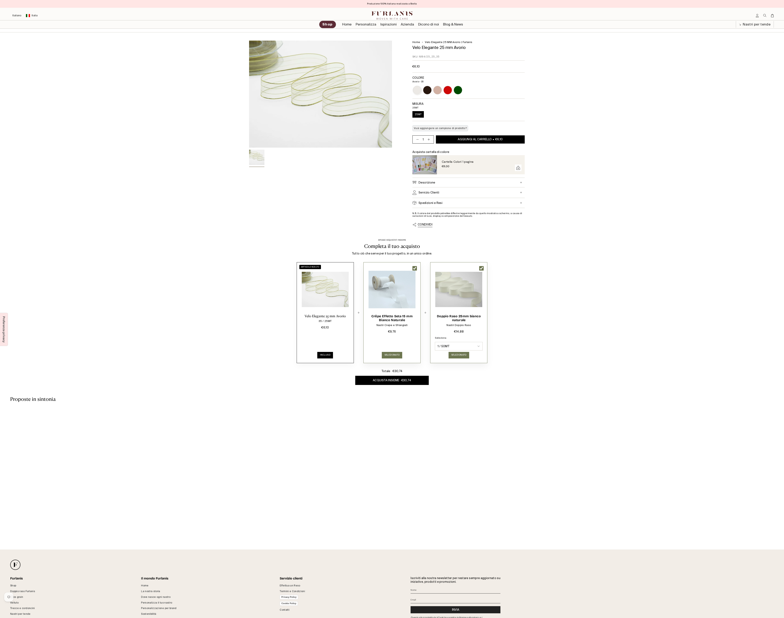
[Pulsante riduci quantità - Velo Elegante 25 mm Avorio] (416, 139)
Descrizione (427, 182)
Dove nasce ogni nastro (155, 597)
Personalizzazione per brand (158, 608)
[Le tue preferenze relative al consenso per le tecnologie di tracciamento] (4, 329)
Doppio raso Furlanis (22, 591)
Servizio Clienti (429, 192)
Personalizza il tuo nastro (156, 602)
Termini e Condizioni (292, 591)
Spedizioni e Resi (430, 203)
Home (416, 42)
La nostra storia (150, 591)
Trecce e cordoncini (22, 608)
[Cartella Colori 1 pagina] (424, 164)
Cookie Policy (288, 603)
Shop (13, 585)
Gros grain (16, 597)
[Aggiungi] (518, 168)
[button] (366, 24)
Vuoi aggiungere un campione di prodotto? (440, 128)
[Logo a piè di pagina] (15, 565)
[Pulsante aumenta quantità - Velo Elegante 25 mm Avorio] (429, 139)
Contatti (285, 609)
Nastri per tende (756, 24)
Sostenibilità (148, 614)
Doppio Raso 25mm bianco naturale (459, 318)
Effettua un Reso (290, 585)
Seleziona (440, 338)
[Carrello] (772, 15)
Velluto (14, 602)
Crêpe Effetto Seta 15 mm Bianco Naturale (392, 318)
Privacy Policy (288, 597)
